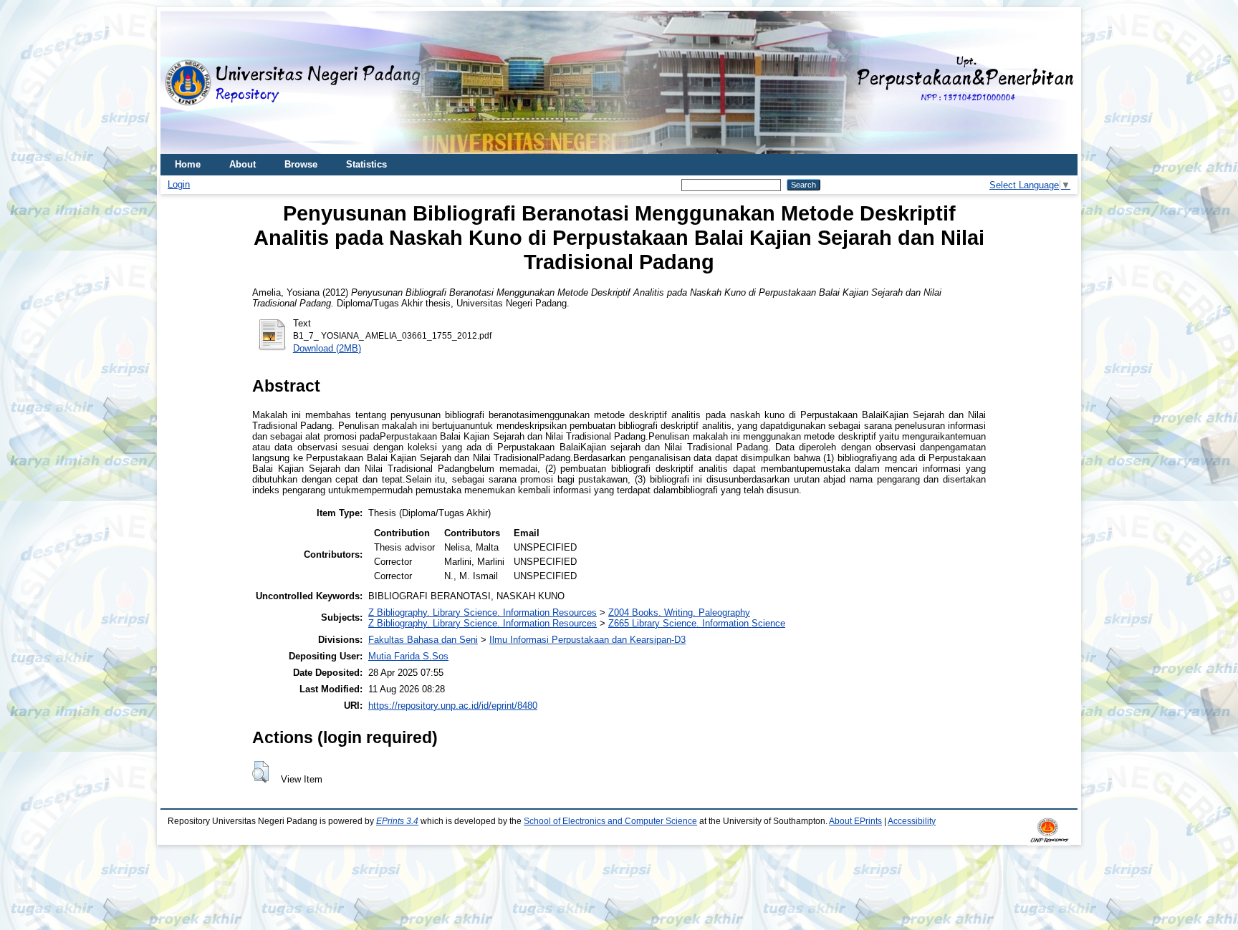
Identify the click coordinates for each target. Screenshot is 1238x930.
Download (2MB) (327, 348)
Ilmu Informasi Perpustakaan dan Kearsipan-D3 (587, 639)
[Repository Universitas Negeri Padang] (182, 82)
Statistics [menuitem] (366, 164)
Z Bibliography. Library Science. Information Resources (482, 612)
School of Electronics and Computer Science (610, 821)
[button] (260, 772)
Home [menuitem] (188, 164)
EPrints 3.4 (397, 821)
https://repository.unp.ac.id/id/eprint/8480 (452, 705)
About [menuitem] (242, 164)
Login (179, 184)
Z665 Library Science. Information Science (696, 623)
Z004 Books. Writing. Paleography (679, 612)
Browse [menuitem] (300, 164)
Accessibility (912, 821)
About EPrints (855, 821)
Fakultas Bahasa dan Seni (423, 639)
